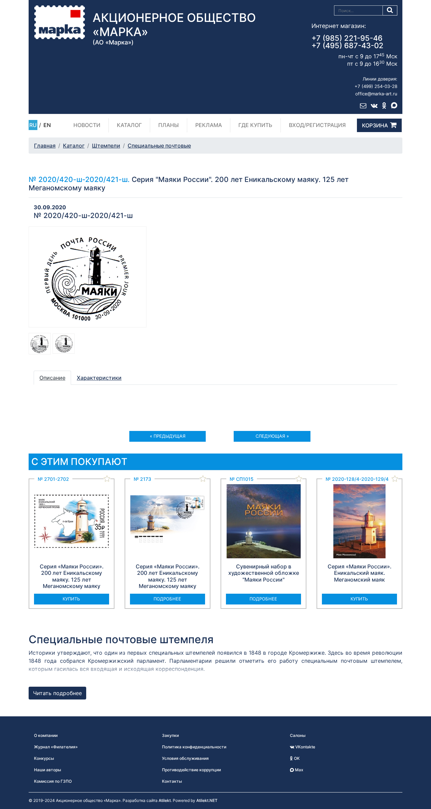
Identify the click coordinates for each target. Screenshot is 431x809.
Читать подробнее (57, 693)
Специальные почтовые (159, 145)
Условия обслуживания (185, 758)
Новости (86, 125)
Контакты (172, 781)
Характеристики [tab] (99, 377)
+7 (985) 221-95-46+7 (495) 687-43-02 (347, 42)
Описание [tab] (52, 377)
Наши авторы (47, 769)
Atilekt (165, 800)
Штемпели (106, 145)
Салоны (297, 735)
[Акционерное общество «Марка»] (59, 22)
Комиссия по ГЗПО (53, 781)
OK (296, 758)
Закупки (170, 735)
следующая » (272, 436)
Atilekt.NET (207, 800)
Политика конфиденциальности (194, 746)
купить (71, 598)
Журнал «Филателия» (56, 746)
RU (33, 125)
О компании (46, 735)
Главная (45, 145)
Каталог (129, 125)
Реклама (208, 125)
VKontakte (304, 746)
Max (298, 769)
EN (47, 125)
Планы (168, 125)
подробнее (167, 598)
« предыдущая (168, 436)
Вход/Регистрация (317, 125)
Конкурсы (44, 758)
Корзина (375, 125)
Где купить (255, 125)
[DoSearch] (390, 10)
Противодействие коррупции (191, 769)
